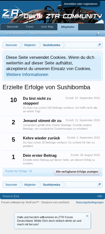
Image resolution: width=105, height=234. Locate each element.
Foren (29, 26)
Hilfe (99, 196)
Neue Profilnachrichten (45, 33)
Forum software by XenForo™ (20, 202)
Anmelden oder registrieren (80, 3)
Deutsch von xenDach (55, 202)
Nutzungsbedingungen (90, 202)
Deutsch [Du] (11, 196)
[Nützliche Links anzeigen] (99, 45)
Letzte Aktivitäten (15, 33)
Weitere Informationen (27, 74)
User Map (47, 26)
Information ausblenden (87, 216)
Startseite (12, 26)
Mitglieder (67, 26)
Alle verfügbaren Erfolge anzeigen (77, 171)
